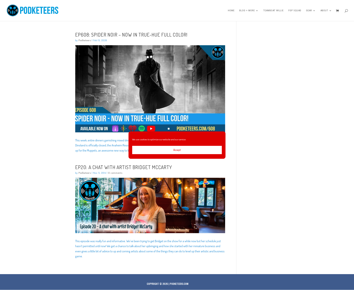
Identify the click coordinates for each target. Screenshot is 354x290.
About (324, 10)
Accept (177, 150)
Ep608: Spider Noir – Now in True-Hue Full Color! (131, 34)
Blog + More (247, 10)
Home (231, 10)
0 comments (115, 172)
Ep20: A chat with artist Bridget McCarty (123, 167)
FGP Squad (294, 10)
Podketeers (85, 40)
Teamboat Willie (273, 10)
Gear (309, 10)
